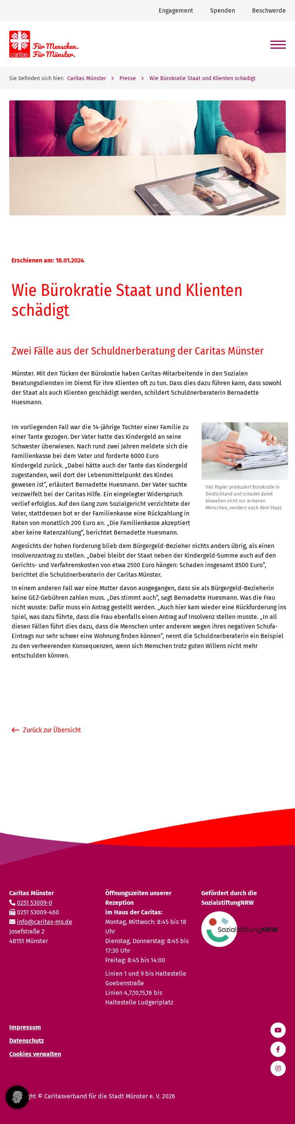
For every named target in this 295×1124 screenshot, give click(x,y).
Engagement (176, 10)
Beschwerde (269, 10)
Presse (127, 78)
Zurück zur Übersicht (52, 730)
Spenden (222, 10)
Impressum (25, 1027)
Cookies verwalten (35, 1054)
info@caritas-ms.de (44, 921)
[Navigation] (275, 41)
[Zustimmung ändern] (17, 1097)
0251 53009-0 (34, 902)
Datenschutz (26, 1040)
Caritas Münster (86, 78)
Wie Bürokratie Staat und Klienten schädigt (202, 78)
